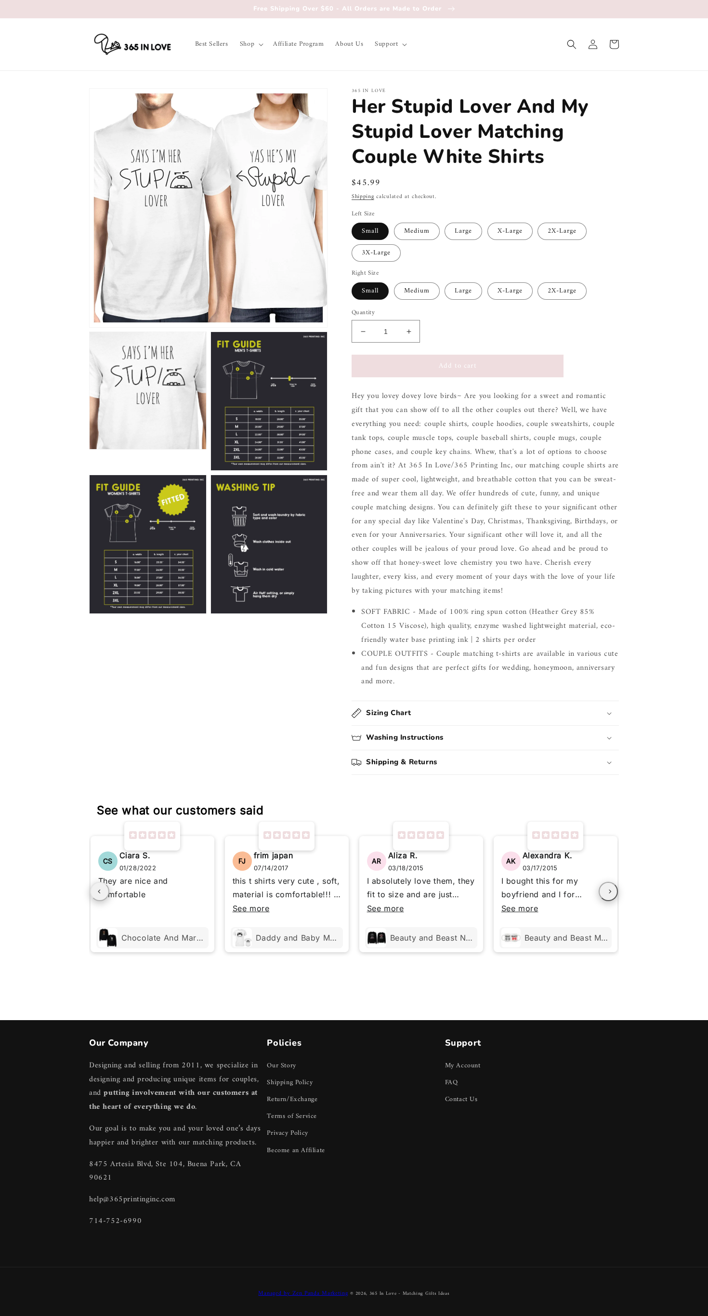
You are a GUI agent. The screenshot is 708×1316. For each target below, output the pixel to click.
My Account (463, 1066)
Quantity (363, 313)
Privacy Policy (287, 1133)
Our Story (281, 1066)
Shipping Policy (290, 1083)
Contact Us (461, 1099)
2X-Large (562, 231)
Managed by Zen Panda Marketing (303, 1294)
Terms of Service (292, 1116)
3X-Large (376, 253)
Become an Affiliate (296, 1150)
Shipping (363, 197)
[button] (250, 44)
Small (370, 231)
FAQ (451, 1083)
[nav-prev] (99, 891)
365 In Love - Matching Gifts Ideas (409, 1293)
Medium (417, 231)
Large (463, 231)
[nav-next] (608, 891)
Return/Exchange (292, 1099)
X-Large (510, 231)
